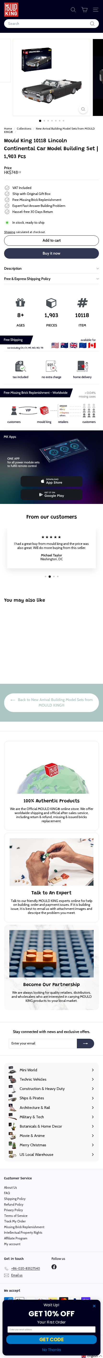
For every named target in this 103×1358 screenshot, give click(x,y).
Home (8, 128)
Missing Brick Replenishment (24, 1227)
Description (13, 268)
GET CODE (51, 1339)
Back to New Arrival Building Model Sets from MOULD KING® (55, 702)
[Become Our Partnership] (51, 954)
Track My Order (15, 1221)
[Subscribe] (85, 1043)
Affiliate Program (15, 1238)
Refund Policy (13, 1204)
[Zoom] (83, 109)
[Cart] (84, 10)
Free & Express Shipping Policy (27, 279)
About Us (10, 1187)
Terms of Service (16, 1216)
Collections (24, 128)
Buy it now (51, 253)
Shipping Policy (15, 1199)
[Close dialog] (94, 1305)
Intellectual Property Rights (23, 1232)
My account (12, 1244)
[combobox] (51, 23)
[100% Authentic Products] (51, 770)
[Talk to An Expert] (51, 861)
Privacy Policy (13, 1210)
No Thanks (51, 1349)
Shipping (9, 232)
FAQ (7, 1193)
